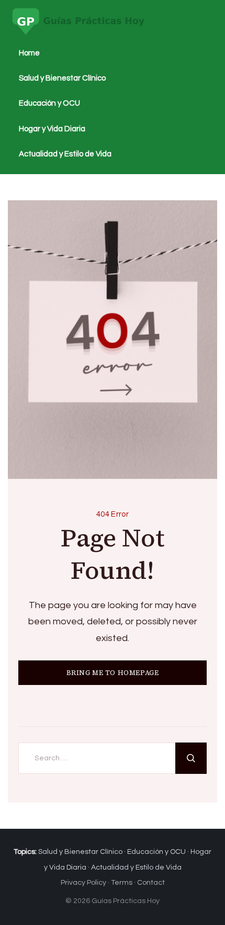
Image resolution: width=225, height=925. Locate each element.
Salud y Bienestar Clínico (62, 78)
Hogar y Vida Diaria (52, 129)
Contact (151, 882)
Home (29, 53)
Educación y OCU (49, 103)
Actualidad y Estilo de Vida (65, 154)
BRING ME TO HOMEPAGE (112, 672)
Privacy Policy (83, 882)
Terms (121, 882)
